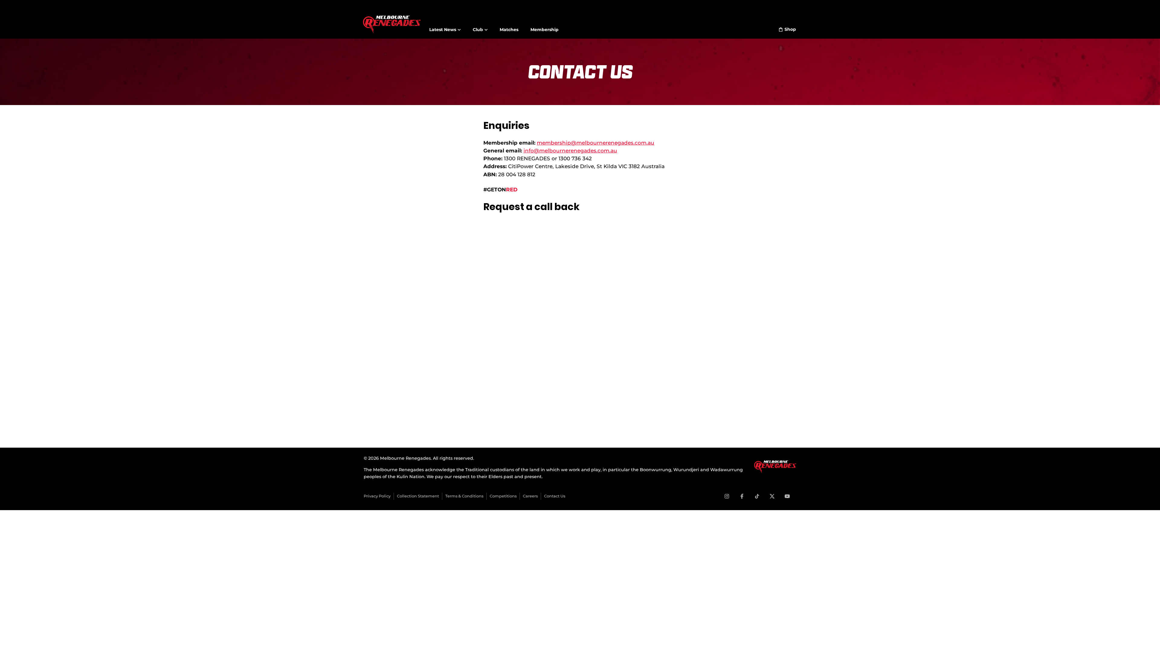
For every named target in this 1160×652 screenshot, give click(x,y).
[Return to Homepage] (392, 21)
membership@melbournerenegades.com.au (595, 142)
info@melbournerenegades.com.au (570, 150)
